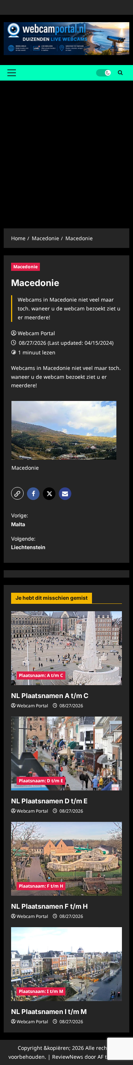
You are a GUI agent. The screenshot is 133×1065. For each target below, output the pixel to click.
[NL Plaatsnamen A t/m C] (66, 648)
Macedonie (25, 266)
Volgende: (28, 543)
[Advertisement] (66, 150)
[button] (12, 73)
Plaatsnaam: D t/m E (41, 781)
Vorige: (19, 519)
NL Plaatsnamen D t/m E (49, 801)
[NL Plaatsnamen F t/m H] (66, 859)
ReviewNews (67, 1056)
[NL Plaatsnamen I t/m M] (66, 964)
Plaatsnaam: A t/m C (41, 675)
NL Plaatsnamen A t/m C (49, 696)
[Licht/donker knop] (103, 72)
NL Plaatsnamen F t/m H (49, 906)
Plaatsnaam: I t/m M (41, 991)
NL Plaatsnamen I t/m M (49, 1011)
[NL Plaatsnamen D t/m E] (66, 753)
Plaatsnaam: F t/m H (41, 886)
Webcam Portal (36, 333)
